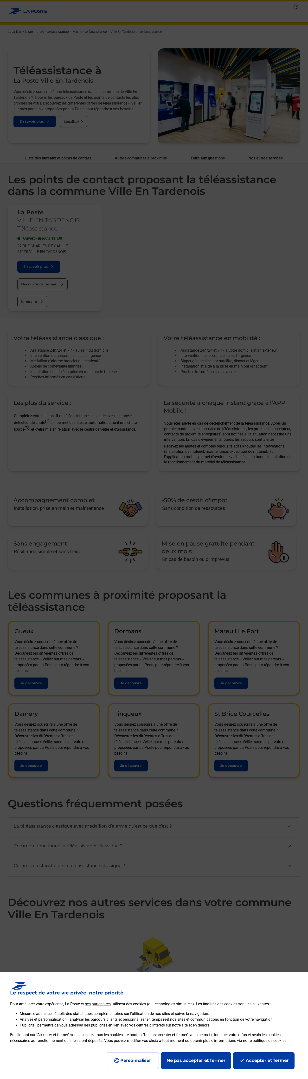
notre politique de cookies (264, 1040)
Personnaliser (135, 1060)
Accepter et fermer (267, 1060)
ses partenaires (98, 1004)
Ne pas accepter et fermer (196, 1060)
